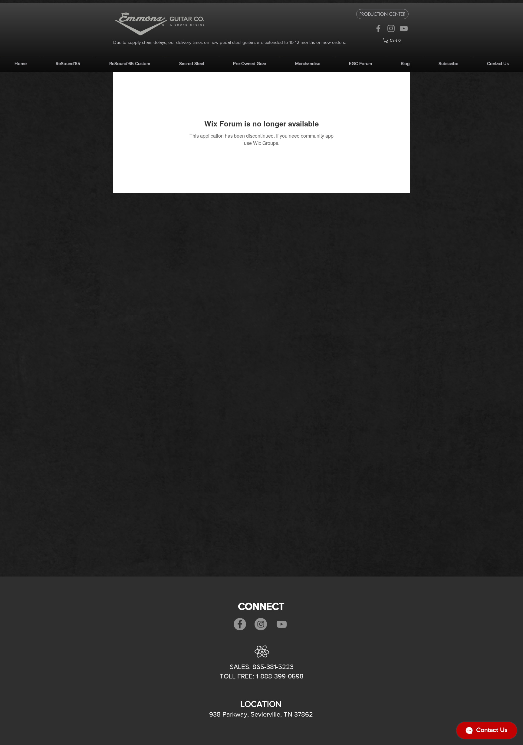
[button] (396, 40)
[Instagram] (391, 28)
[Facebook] (378, 28)
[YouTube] (404, 28)
